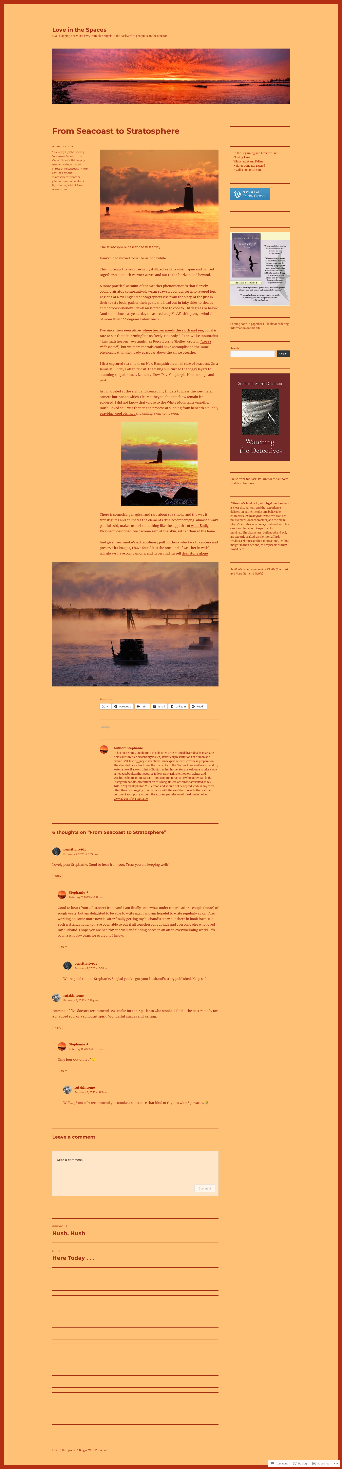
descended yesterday (144, 247)
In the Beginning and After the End (255, 153)
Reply (57, 875)
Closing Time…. (243, 157)
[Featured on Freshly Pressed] (250, 194)
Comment (205, 1188)
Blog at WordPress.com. (94, 1450)
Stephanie (77, 892)
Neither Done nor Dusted (249, 165)
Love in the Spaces (79, 29)
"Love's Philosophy (73, 160)
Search (234, 348)
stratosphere (60, 176)
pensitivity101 (74, 849)
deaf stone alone (195, 553)
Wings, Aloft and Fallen (248, 161)
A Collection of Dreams (248, 170)
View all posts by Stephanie (131, 798)
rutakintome (73, 995)
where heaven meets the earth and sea (172, 330)
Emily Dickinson (62, 164)
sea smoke (65, 172)
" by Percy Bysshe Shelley (68, 152)
